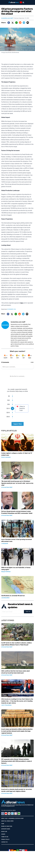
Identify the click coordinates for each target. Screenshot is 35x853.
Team (2, 823)
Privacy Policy (5, 839)
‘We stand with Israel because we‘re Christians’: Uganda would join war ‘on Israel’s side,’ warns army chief (17, 483)
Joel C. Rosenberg (6, 705)
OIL (15, 309)
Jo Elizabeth (4, 543)
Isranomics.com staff (7, 18)
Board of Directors (6, 826)
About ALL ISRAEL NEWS (7, 821)
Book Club (4, 831)
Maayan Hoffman (5, 571)
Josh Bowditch (5, 597)
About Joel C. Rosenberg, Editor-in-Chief (12, 818)
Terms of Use (4, 836)
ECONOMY (10, 309)
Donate (3, 834)
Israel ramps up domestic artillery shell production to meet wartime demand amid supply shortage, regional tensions (17, 731)
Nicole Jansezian (6, 457)
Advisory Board (5, 828)
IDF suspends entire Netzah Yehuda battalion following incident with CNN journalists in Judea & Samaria (16, 761)
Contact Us (4, 842)
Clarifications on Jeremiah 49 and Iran (13, 595)
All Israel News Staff (6, 487)
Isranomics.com (15, 324)
